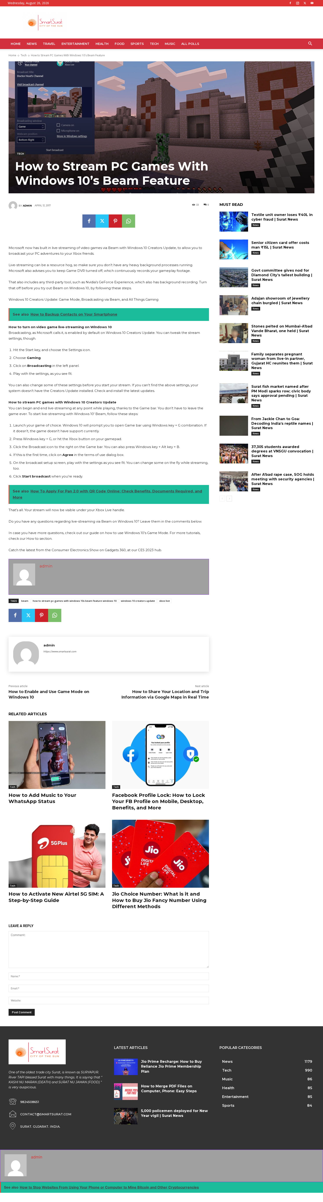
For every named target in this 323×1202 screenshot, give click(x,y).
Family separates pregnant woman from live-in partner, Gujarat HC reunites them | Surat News (282, 361)
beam (24, 600)
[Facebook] (290, 3)
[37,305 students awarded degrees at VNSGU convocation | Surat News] (234, 454)
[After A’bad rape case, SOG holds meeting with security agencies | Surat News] (234, 481)
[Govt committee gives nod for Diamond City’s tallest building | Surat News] (234, 277)
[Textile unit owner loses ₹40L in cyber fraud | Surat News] (234, 222)
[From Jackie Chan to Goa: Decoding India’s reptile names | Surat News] (234, 426)
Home (16, 44)
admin (27, 205)
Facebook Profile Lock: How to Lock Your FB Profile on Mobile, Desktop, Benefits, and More (158, 801)
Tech (154, 44)
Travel (49, 44)
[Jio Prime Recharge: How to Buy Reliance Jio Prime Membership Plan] (126, 1067)
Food (119, 44)
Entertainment (75, 44)
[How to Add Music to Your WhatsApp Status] (57, 755)
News (32, 44)
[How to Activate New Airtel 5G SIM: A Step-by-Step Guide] (57, 854)
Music (170, 44)
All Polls (190, 44)
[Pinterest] (115, 221)
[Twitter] (304, 3)
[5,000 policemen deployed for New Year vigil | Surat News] (126, 1116)
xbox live (164, 600)
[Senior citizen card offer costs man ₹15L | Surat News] (234, 250)
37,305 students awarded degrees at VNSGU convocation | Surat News (282, 451)
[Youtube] (312, 3)
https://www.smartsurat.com (60, 651)
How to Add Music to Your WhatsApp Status (42, 798)
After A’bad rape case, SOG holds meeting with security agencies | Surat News (282, 479)
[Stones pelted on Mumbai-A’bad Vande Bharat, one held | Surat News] (234, 333)
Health (102, 44)
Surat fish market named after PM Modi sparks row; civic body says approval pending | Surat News (281, 393)
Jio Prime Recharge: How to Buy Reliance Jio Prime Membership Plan (171, 1066)
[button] (310, 44)
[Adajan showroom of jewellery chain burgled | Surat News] (234, 305)
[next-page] (229, 498)
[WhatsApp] (128, 221)
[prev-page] (222, 498)
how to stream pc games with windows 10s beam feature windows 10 (74, 600)
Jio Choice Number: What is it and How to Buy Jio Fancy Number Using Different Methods (159, 900)
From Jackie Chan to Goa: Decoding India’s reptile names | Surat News (282, 423)
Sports (137, 44)
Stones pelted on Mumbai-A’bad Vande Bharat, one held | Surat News (281, 331)
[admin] (14, 205)
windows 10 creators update (138, 600)
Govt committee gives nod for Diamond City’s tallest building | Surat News (281, 275)
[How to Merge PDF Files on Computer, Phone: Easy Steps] (126, 1091)
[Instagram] (297, 3)
